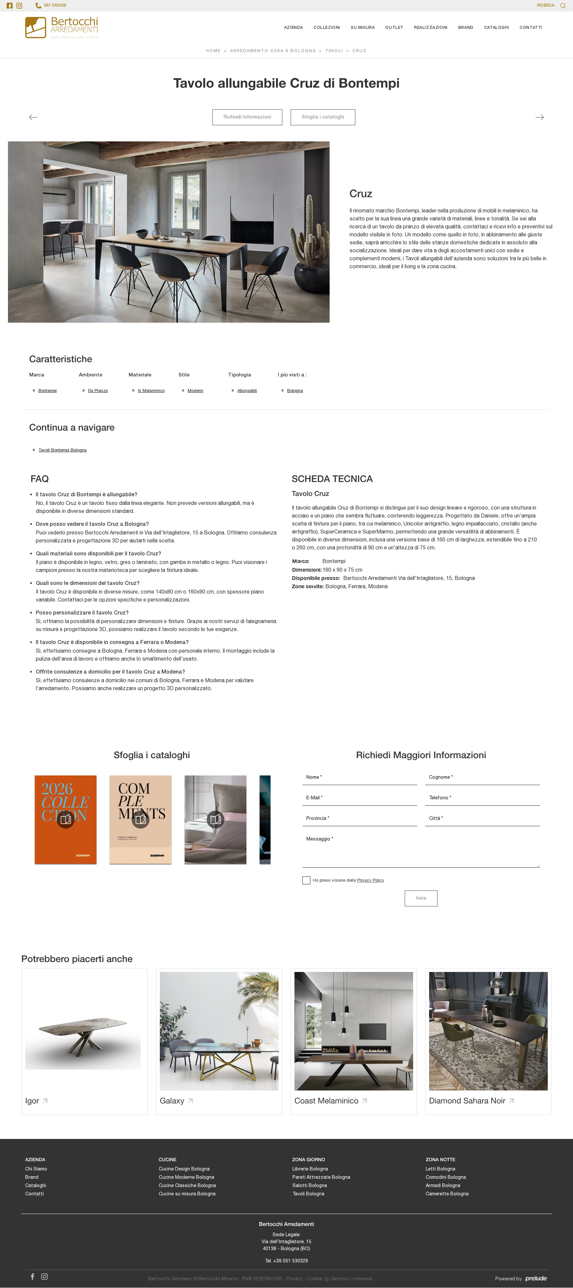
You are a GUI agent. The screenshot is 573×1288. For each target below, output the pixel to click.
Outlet (394, 28)
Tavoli (334, 51)
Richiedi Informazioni (247, 117)
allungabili (247, 390)
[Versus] (33, 117)
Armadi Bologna (443, 1185)
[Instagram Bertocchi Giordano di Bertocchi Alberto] (42, 1275)
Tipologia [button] (239, 375)
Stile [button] (184, 375)
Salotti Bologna (309, 1185)
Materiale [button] (140, 375)
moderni (195, 390)
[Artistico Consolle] (540, 117)
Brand (466, 28)
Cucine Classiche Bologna (187, 1185)
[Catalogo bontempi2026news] (65, 819)
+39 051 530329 (290, 1260)
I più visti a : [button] (292, 375)
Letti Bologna (440, 1168)
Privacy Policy (370, 880)
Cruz (359, 51)
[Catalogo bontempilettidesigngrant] (215, 819)
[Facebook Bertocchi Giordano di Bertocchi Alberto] (31, 1275)
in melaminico (151, 390)
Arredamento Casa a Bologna (273, 51)
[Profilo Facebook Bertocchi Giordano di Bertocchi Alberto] (9, 5)
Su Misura (363, 28)
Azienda (293, 28)
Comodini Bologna (446, 1177)
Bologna (295, 390)
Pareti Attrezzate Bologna (321, 1177)
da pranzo (98, 390)
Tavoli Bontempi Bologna (62, 449)
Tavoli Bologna (308, 1193)
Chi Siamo (36, 1168)
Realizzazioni (431, 28)
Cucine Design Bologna (184, 1168)
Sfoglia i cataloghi (323, 117)
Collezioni (327, 28)
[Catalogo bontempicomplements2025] (140, 819)
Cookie (314, 1278)
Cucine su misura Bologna (187, 1193)
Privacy (294, 1278)
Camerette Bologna (447, 1193)
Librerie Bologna (310, 1168)
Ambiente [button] (90, 375)
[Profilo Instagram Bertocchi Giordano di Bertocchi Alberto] (19, 5)
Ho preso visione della (348, 880)
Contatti (531, 28)
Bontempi (47, 390)
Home (213, 51)
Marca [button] (36, 375)
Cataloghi (496, 28)
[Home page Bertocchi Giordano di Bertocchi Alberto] (61, 28)
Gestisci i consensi (351, 1278)
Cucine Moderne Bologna (186, 1177)
